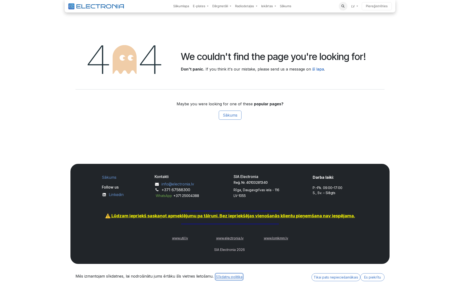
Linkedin (116, 194)
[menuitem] (181, 6)
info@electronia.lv (177, 184)
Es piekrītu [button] (372, 277)
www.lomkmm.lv (276, 238)
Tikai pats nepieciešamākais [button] (336, 277)
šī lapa (318, 69)
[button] (343, 6)
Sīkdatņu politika (229, 277)
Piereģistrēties (377, 6)
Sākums (230, 115)
